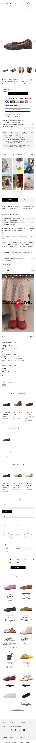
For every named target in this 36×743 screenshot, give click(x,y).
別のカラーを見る (17, 109)
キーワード (4, 508)
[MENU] (33, 4)
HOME (3, 741)
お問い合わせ (22, 722)
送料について (4, 722)
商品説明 (10, 199)
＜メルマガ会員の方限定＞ (18, 98)
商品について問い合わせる (13, 114)
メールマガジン (31, 722)
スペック (26, 199)
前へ (1, 41)
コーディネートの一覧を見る (17, 192)
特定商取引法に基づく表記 (15, 726)
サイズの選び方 (6, 264)
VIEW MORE (17, 709)
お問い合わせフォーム (28, 128)
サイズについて (13, 722)
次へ (34, 41)
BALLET (4, 385)
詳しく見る (16, 116)
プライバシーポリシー (30, 726)
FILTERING (17, 567)
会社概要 (3, 726)
